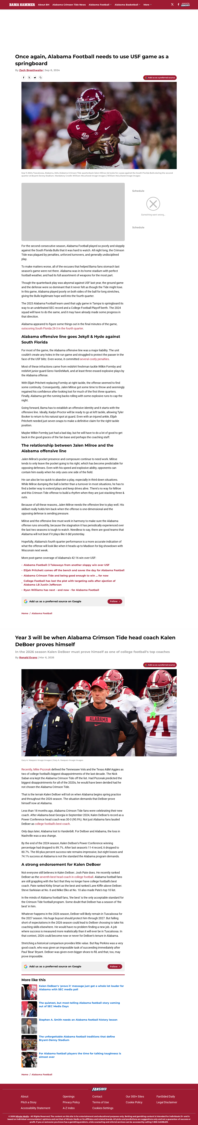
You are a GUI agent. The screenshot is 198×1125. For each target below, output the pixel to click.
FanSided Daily (166, 1096)
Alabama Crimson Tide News (69, 4)
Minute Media (22, 1116)
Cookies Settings (102, 1108)
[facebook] (178, 4)
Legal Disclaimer (167, 1102)
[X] (172, 4)
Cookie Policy (134, 1102)
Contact (97, 1096)
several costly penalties (94, 359)
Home (24, 613)
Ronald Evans (28, 657)
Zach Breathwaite (31, 70)
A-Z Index (69, 1108)
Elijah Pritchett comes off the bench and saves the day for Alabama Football (74, 570)
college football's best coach (52, 823)
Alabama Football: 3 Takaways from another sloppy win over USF (66, 565)
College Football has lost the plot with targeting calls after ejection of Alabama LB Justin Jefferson (69, 582)
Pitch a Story (28, 1102)
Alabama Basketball (126, 4)
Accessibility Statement (35, 1108)
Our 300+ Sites (135, 1096)
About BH (43, 4)
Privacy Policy (71, 1102)
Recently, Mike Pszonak (36, 769)
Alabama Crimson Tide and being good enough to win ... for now (66, 575)
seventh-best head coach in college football (66, 877)
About (24, 1096)
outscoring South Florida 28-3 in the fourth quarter (52, 328)
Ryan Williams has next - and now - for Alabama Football (61, 590)
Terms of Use (100, 1102)
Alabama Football (99, 4)
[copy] (40, 77)
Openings (69, 1096)
